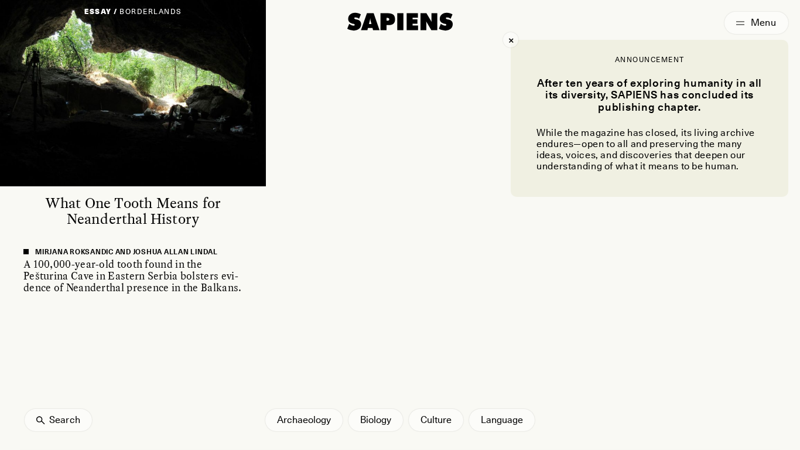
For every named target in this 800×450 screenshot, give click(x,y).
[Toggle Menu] (756, 23)
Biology (375, 419)
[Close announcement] (510, 39)
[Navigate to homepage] (400, 22)
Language (502, 419)
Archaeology (304, 419)
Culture (436, 419)
